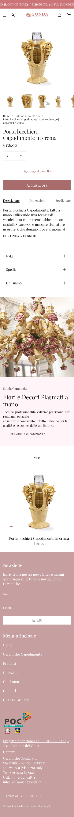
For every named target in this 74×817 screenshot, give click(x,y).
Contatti (9, 690)
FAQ (9, 256)
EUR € (34, 796)
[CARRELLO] (68, 15)
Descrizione (11, 200)
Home (6, 116)
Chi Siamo (11, 681)
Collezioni (11, 672)
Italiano (12, 796)
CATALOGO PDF (16, 699)
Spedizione (63, 200)
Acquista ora (37, 185)
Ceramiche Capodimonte (27, 434)
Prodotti (9, 663)
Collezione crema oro (27, 116)
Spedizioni (14, 269)
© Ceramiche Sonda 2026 (15, 806)
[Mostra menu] (6, 15)
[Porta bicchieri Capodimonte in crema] (10, 101)
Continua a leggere (20, 236)
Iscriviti (37, 620)
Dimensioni (37, 200)
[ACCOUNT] (59, 15)
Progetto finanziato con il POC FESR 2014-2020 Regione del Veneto (36, 743)
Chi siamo (14, 283)
